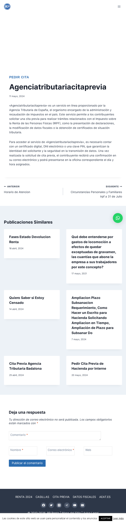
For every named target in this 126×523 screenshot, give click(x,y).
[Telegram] (67, 505)
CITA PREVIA (61, 497)
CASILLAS (42, 497)
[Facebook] (43, 505)
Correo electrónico (61, 450)
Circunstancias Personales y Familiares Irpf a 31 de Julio (96, 191)
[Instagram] (59, 505)
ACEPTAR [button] (105, 518)
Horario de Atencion (17, 189)
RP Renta (53, 513)
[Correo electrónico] (82, 505)
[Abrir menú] (119, 6)
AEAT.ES (105, 497)
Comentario (19, 434)
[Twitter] (51, 505)
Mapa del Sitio (71, 513)
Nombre (16, 450)
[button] (118, 218)
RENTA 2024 (23, 497)
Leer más (118, 518)
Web (88, 450)
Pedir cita (19, 77)
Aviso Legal (90, 513)
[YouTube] (74, 505)
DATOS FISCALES (84, 497)
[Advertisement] (63, 38)
